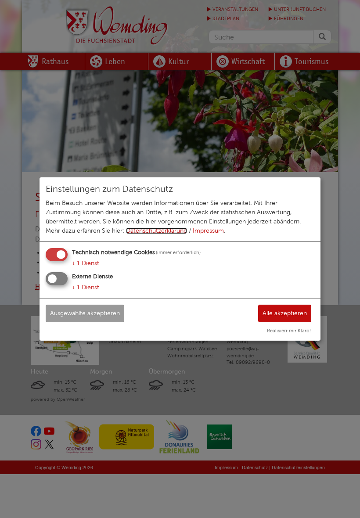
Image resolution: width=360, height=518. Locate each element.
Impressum (208, 230)
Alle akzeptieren (285, 312)
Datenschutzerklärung (156, 230)
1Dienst (85, 263)
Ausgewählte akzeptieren (85, 312)
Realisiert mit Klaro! (289, 330)
